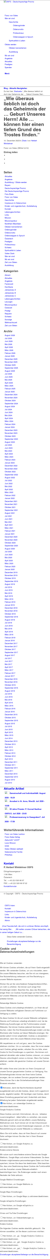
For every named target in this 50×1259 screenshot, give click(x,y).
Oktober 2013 (10, 744)
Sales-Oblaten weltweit (14, 848)
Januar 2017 (10, 676)
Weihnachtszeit (11, 322)
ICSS (7, 846)
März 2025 (9, 385)
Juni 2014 (8, 738)
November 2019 (11, 575)
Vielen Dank (9, 253)
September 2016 (11, 687)
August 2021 (10, 513)
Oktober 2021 (10, 507)
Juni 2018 (8, 625)
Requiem (8, 313)
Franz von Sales (11, 197)
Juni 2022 (8, 483)
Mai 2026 (8, 344)
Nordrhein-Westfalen (13, 223)
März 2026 (9, 350)
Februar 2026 (10, 353)
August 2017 (10, 655)
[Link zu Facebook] (5, 79)
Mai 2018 (8, 628)
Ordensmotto (10, 232)
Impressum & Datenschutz (15, 203)
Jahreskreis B (10, 293)
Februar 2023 (10, 459)
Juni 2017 (8, 661)
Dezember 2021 (11, 501)
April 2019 (9, 596)
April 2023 (9, 453)
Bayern (7, 185)
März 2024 (9, 421)
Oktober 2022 (10, 471)
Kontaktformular (10, 886)
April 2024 (9, 418)
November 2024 (11, 397)
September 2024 (11, 403)
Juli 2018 (8, 622)
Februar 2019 (10, 602)
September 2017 (11, 652)
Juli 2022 (8, 480)
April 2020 (9, 560)
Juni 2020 (8, 554)
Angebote (8, 179)
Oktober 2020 (10, 542)
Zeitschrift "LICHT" (12, 840)
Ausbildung (9, 265)
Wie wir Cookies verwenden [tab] (11, 963)
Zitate (24, 140)
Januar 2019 (10, 605)
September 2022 (11, 474)
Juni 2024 (8, 412)
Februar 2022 (10, 495)
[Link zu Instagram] (5, 82)
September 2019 (11, 581)
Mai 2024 (8, 415)
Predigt (7, 310)
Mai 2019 (8, 593)
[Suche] (5, 70)
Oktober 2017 (10, 649)
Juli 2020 (8, 551)
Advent (7, 275)
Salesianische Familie (13, 852)
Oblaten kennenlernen (13, 226)
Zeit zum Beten (11, 262)
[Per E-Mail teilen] (7, 163)
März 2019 (9, 599)
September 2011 (11, 767)
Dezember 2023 (11, 430)
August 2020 (10, 548)
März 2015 (9, 735)
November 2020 (11, 539)
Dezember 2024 (11, 394)
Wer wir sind (10, 256)
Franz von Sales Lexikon (15, 834)
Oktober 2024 (10, 400)
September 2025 (11, 368)
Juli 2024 (8, 409)
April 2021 (9, 525)
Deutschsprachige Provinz (15, 188)
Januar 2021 (10, 533)
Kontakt (8, 209)
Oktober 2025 (10, 365)
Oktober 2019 (10, 578)
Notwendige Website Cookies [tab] (11, 1003)
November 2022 (11, 468)
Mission (8, 217)
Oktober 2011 (10, 765)
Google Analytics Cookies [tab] (10, 1109)
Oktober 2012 (10, 756)
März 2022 (9, 492)
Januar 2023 (10, 462)
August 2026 (10, 335)
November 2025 (11, 362)
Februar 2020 (10, 566)
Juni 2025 (8, 376)
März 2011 (9, 770)
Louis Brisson (10, 843)
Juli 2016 (8, 693)
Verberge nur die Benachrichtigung (34, 1254)
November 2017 (11, 646)
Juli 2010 (8, 782)
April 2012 (9, 759)
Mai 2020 (8, 557)
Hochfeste (9, 287)
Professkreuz (10, 244)
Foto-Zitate (9, 194)
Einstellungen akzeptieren (17, 941)
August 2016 (10, 691)
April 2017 (9, 667)
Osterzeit (8, 307)
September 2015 (11, 720)
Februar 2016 (10, 708)
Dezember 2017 (11, 643)
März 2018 (9, 634)
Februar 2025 (10, 388)
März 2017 (9, 670)
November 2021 (11, 504)
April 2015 (9, 732)
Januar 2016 (10, 711)
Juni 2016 (8, 696)
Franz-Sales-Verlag (12, 837)
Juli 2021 (8, 516)
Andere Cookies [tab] (6, 1224)
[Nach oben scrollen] (0, 1257)
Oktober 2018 (10, 613)
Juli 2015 (8, 726)
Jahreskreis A (10, 289)
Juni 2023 (8, 448)
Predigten (8, 241)
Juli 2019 (8, 587)
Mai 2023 (8, 450)
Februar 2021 (10, 530)
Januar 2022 (10, 498)
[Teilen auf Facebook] (7, 155)
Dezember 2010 (11, 773)
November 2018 (11, 610)
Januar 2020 (10, 569)
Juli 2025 (8, 373)
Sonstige (8, 319)
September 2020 (11, 545)
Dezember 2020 (11, 536)
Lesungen (8, 301)
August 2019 (10, 584)
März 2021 (9, 528)
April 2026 (9, 347)
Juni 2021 (8, 519)
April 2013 (9, 747)
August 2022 (10, 477)
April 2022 (9, 489)
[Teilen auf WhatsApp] (7, 159)
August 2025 (10, 371)
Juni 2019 (8, 590)
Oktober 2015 (10, 717)
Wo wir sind (9, 259)
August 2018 (10, 619)
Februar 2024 (10, 424)
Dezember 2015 (11, 714)
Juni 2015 (8, 729)
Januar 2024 (10, 427)
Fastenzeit (9, 284)
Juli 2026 (8, 338)
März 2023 (9, 456)
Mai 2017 (8, 664)
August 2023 (10, 442)
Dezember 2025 (11, 359)
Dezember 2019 (11, 572)
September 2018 (11, 616)
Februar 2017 (10, 673)
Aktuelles (8, 176)
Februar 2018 (10, 637)
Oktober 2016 (10, 685)
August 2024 (10, 406)
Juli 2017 (8, 658)
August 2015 (10, 723)
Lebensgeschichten (12, 212)
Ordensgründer (11, 229)
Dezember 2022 (11, 465)
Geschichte (9, 200)
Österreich (9, 238)
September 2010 (11, 776)
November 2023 (11, 433)
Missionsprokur (11, 220)
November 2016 (11, 682)
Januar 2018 (10, 640)
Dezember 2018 (11, 608)
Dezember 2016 (11, 679)
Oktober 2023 (10, 436)
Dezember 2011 (11, 762)
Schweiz (8, 247)
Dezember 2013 (11, 741)
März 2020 (9, 563)
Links (7, 214)
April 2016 (9, 702)
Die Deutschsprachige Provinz (17, 191)
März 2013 (9, 750)
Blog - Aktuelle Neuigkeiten (15, 88)
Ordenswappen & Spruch (15, 235)
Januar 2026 (10, 356)
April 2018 (9, 631)
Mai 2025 (8, 379)
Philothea (8, 854)
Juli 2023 (8, 445)
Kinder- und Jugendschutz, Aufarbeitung (21, 206)
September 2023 (11, 439)
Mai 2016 (8, 699)
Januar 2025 (10, 391)
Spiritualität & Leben (13, 250)
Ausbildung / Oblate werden (16, 182)
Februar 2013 (10, 753)
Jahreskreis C (10, 295)
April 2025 (9, 382)
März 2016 (9, 705)
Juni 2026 (8, 341)
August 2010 (10, 779)
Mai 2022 (8, 486)
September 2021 (11, 510)
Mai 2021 (8, 522)
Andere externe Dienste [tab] (9, 1150)
